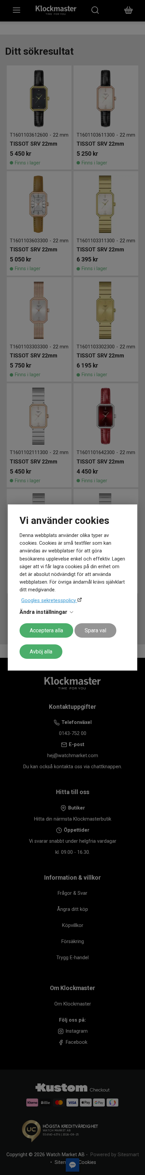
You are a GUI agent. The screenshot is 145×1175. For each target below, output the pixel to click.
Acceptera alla (46, 630)
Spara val (95, 630)
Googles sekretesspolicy (49, 600)
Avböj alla (41, 651)
